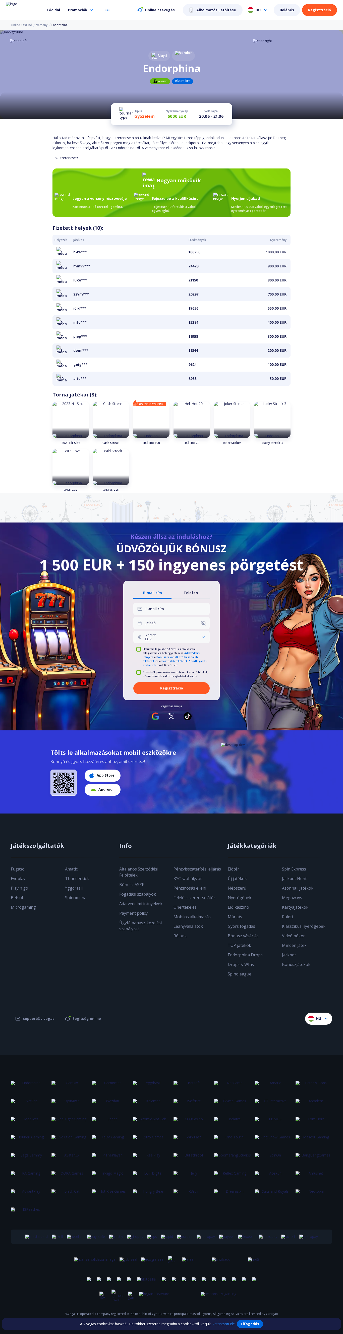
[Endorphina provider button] (29, 1086)
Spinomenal (76, 897)
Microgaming (23, 907)
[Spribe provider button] (110, 1122)
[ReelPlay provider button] (151, 1158)
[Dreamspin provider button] (232, 1194)
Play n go (19, 888)
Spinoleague (239, 974)
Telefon (191, 593)
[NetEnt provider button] (29, 1104)
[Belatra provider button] (232, 1122)
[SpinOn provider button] (273, 1158)
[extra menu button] (107, 10)
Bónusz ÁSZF (131, 884)
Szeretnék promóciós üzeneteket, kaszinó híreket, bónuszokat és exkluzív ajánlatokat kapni (175, 674)
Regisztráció (319, 10)
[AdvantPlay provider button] (29, 1194)
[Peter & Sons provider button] (314, 1086)
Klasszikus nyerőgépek (303, 926)
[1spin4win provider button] (69, 1104)
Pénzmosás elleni (190, 888)
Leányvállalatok (188, 926)
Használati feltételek (174, 661)
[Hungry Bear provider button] (151, 1194)
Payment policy (133, 913)
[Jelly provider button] (192, 1176)
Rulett (287, 916)
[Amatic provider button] (273, 1086)
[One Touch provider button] (232, 1140)
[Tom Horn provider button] (314, 1122)
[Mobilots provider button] (29, 1122)
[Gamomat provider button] (110, 1086)
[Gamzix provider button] (69, 1086)
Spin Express (294, 869)
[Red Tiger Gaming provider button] (69, 1122)
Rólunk (180, 936)
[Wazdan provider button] (110, 1104)
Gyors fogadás (241, 926)
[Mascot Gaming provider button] (314, 1140)
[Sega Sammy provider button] (29, 1158)
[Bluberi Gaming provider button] (29, 1140)
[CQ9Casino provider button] (192, 1122)
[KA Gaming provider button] (29, 1176)
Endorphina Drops (245, 955)
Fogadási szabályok (137, 894)
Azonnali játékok (297, 888)
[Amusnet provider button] (314, 1176)
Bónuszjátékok (296, 964)
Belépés (287, 10)
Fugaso (18, 869)
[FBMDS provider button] (273, 1122)
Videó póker (293, 936)
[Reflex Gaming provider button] (232, 1176)
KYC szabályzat (188, 878)
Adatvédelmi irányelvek (140, 903)
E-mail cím (152, 593)
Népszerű (237, 888)
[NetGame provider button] (232, 1086)
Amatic (71, 869)
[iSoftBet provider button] (192, 1104)
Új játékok (237, 878)
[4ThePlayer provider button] (110, 1158)
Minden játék (294, 945)
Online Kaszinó (21, 25)
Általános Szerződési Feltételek (138, 872)
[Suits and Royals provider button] (273, 1194)
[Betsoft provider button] (192, 1086)
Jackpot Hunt (294, 878)
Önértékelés (185, 907)
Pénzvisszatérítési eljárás (197, 869)
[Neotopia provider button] (314, 1194)
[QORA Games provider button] (69, 1176)
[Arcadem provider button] (314, 1104)
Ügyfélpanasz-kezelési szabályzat (140, 926)
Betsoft (18, 897)
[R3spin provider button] (192, 1194)
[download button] (63, 783)
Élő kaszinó (238, 907)
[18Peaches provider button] (29, 1212)
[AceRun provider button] (273, 1176)
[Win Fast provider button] (192, 1140)
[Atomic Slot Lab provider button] (151, 1122)
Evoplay (18, 878)
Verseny (41, 25)
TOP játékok (239, 945)
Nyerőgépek (239, 897)
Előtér (233, 869)
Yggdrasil (74, 888)
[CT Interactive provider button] (273, 1104)
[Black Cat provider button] (69, 1194)
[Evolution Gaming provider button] (69, 1140)
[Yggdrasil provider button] (151, 1086)
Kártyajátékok (295, 907)
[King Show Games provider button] (273, 1140)
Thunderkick (77, 878)
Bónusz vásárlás (243, 936)
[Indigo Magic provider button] (110, 1176)
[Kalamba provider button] (151, 1104)
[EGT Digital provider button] (151, 1176)
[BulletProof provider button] (192, 1158)
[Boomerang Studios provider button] (232, 1158)
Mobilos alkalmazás (192, 916)
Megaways (292, 897)
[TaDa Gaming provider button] (110, 1140)
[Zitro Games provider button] (151, 1140)
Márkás (235, 916)
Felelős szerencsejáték (195, 897)
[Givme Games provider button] (232, 1104)
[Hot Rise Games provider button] (110, 1194)
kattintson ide (224, 1323)
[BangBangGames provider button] (314, 1158)
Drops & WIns (241, 964)
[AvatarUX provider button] (69, 1158)
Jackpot (289, 955)
